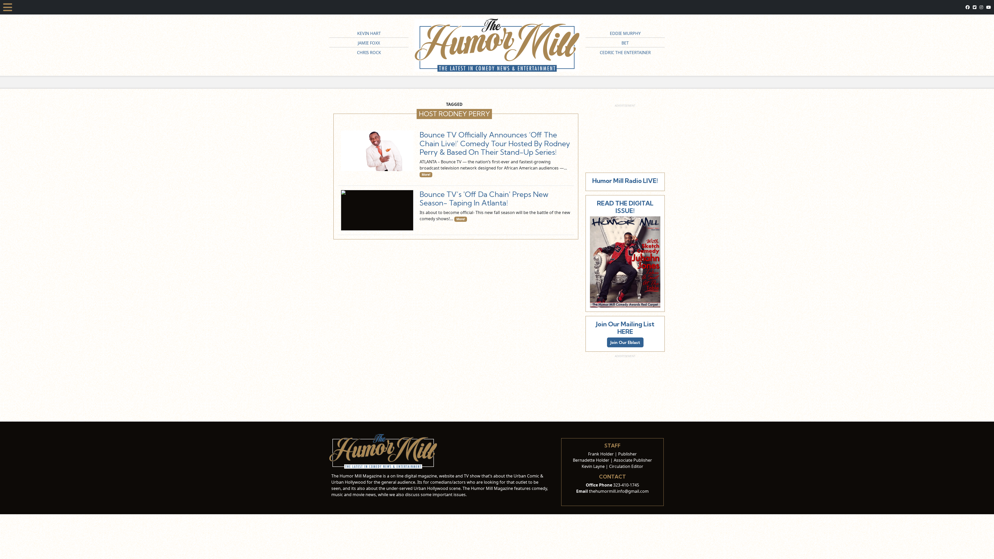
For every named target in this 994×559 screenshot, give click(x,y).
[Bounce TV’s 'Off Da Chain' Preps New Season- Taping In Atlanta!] (377, 210)
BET (625, 43)
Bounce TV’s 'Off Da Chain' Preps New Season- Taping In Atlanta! (484, 199)
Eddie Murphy (625, 33)
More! (426, 174)
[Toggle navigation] (7, 7)
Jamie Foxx (369, 43)
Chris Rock (369, 52)
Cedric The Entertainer (625, 52)
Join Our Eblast (625, 342)
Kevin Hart (369, 33)
